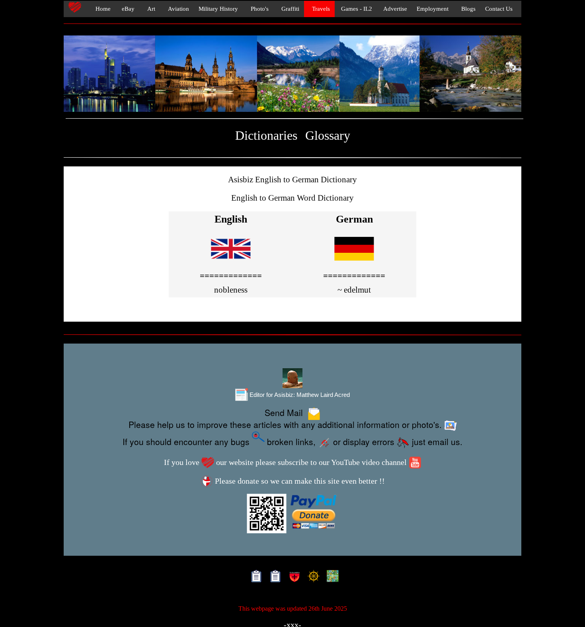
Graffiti (288, 9)
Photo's (258, 9)
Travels (319, 9)
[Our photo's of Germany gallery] (292, 74)
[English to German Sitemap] (254, 577)
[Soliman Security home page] (292, 577)
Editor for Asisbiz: (299, 395)
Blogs (467, 9)
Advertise (394, 9)
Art (149, 9)
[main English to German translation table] (231, 263)
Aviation (177, 9)
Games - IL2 (355, 9)
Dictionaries (266, 136)
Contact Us (499, 9)
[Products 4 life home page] (330, 577)
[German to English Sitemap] (273, 577)
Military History (218, 9)
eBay (127, 9)
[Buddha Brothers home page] (311, 577)
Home (101, 9)
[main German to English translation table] (354, 263)
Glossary (327, 136)
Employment (432, 9)
